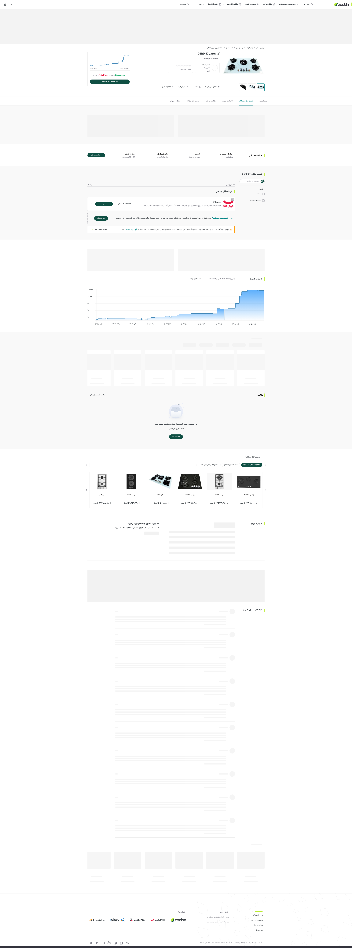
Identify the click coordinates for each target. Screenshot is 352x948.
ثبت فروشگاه (258, 915)
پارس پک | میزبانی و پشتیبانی (218, 917)
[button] (162, 203)
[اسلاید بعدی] (86, 490)
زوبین (262, 48)
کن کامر (101, 495)
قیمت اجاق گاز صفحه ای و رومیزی (247, 48)
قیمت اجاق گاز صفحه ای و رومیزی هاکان (220, 48)
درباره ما (259, 930)
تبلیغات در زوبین (256, 920)
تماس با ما (258, 925)
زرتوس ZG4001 (190, 495)
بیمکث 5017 (131, 495)
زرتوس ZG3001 (248, 495)
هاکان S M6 (161, 495)
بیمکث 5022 (219, 495)
